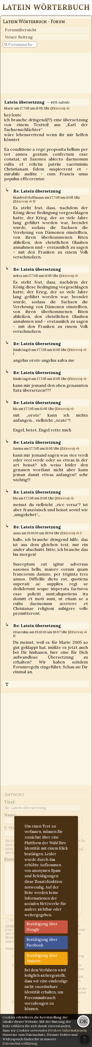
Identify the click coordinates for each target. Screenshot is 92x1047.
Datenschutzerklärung (20, 1043)
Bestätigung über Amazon (42, 958)
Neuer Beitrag (19, 36)
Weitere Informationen (67, 1030)
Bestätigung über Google (42, 927)
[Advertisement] (46, 73)
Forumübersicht (21, 29)
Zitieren (57, 108)
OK (83, 1021)
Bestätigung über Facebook (42, 942)
